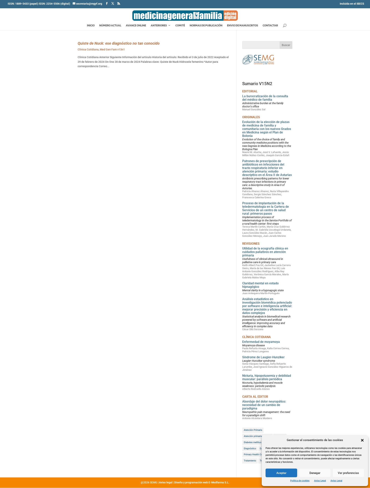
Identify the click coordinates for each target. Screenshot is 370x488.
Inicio (91, 25)
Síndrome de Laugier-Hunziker (263, 357)
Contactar (270, 25)
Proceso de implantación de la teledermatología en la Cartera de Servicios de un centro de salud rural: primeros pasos (265, 208)
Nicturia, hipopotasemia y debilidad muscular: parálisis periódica (266, 377)
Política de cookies (299, 480)
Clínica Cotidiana (88, 49)
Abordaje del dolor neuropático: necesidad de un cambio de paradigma (264, 405)
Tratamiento (250, 460)
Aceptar (281, 473)
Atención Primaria (253, 430)
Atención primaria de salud (257, 436)
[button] (362, 440)
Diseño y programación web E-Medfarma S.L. (201, 482)
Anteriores (159, 25)
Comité (180, 25)
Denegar (314, 473)
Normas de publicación (206, 25)
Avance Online (136, 25)
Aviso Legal (320, 480)
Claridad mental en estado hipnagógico (260, 285)
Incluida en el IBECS (352, 3)
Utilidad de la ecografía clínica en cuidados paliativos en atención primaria (265, 252)
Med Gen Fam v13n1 (112, 49)
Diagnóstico (250, 448)
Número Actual (110, 25)
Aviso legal (165, 482)
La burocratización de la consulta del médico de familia (265, 97)
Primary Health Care (254, 454)
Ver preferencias (348, 473)
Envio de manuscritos (242, 25)
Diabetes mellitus (252, 442)
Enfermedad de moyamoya (261, 342)
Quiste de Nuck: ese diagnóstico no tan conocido (119, 43)
